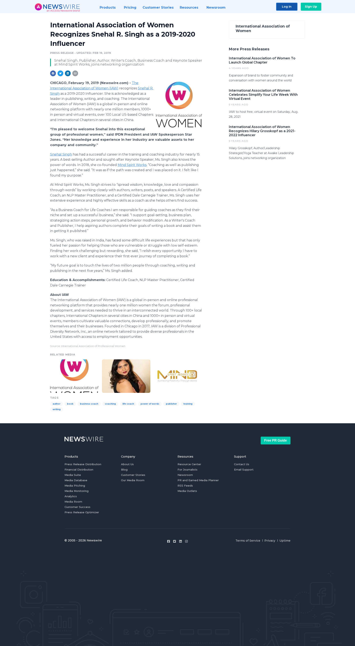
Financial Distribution (79, 469)
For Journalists (187, 469)
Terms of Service (247, 540)
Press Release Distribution (83, 464)
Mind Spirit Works (132, 165)
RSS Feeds (185, 485)
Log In (287, 6)
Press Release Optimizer (82, 512)
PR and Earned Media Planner (198, 480)
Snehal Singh (61, 154)
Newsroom (185, 474)
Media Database (76, 480)
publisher (171, 404)
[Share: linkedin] (68, 73)
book (70, 404)
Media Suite (73, 474)
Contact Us (241, 464)
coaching (110, 404)
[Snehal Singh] (126, 375)
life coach (128, 404)
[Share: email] (75, 73)
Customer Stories (133, 474)
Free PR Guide (275, 440)
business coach (89, 404)
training (187, 404)
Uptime (284, 540)
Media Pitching (75, 485)
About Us (127, 464)
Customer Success (77, 507)
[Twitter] (174, 541)
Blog (124, 469)
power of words (150, 404)
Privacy (269, 540)
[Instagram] (186, 541)
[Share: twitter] (60, 73)
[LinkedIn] (180, 541)
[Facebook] (168, 541)
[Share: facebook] (53, 73)
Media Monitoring (77, 491)
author (56, 404)
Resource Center (189, 464)
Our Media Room (132, 480)
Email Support (244, 469)
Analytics (71, 496)
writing (57, 409)
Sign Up (311, 6)
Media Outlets (187, 491)
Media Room (73, 501)
